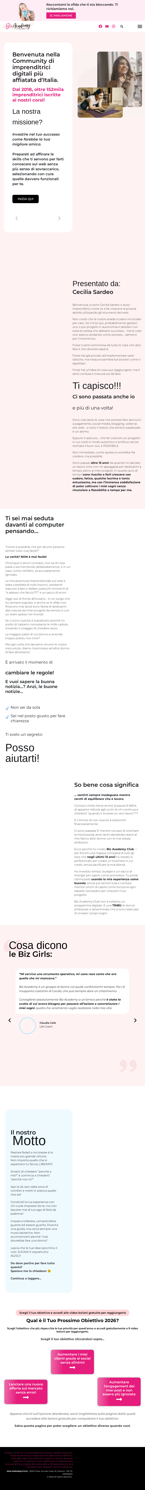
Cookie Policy (44, 1455)
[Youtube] (107, 26)
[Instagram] (113, 26)
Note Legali (53, 1453)
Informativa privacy (28, 1455)
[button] (121, 26)
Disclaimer (41, 1453)
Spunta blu (66, 1464)
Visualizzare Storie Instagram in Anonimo (44, 1467)
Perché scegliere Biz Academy (30, 1464)
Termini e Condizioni (25, 1453)
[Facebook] (100, 26)
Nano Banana (57, 1455)
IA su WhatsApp (52, 1464)
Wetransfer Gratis (53, 1461)
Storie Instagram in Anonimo (50, 1458)
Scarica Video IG (37, 1461)
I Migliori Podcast (28, 1458)
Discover (68, 1467)
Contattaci (9, 1453)
